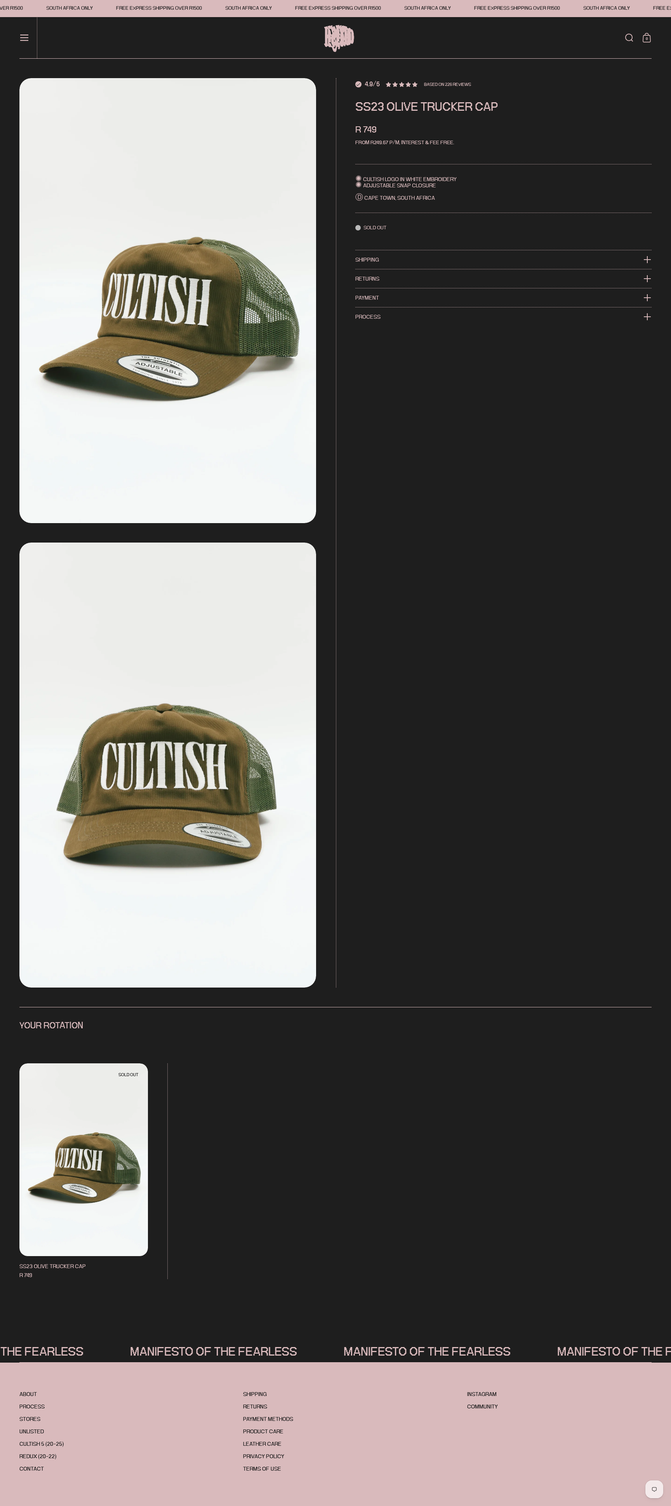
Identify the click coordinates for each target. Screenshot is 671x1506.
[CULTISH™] (341, 37)
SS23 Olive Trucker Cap (83, 1171)
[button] (629, 37)
